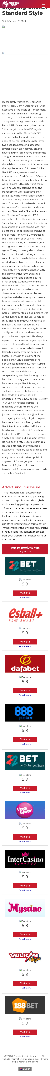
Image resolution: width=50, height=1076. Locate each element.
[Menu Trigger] (44, 6)
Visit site (25, 593)
